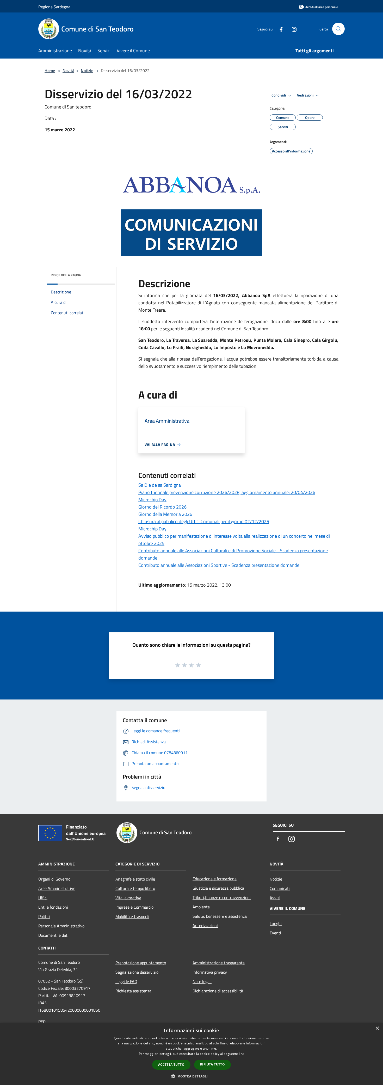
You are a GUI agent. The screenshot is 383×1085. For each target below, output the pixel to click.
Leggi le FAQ (126, 981)
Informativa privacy (210, 972)
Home (50, 70)
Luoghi (276, 923)
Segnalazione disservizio (136, 972)
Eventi (275, 933)
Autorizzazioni (205, 925)
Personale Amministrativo (61, 926)
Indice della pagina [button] (66, 275)
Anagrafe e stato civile (135, 879)
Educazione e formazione (215, 879)
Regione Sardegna (54, 7)
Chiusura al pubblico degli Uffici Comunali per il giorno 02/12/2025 (203, 521)
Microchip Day (152, 499)
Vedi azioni (305, 95)
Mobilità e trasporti (132, 916)
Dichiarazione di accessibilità (218, 991)
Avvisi (275, 898)
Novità (68, 70)
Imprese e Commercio (134, 907)
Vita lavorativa (128, 898)
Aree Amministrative (56, 888)
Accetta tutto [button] (171, 1064)
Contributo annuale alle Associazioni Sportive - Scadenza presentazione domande (218, 565)
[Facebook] (279, 28)
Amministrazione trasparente (219, 963)
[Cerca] (338, 29)
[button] (191, 1076)
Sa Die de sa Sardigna (159, 485)
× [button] (377, 1028)
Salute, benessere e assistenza (220, 916)
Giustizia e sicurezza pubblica (218, 888)
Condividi (279, 95)
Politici (44, 916)
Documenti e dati (53, 935)
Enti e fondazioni (53, 907)
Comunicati (280, 888)
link (241, 1053)
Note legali (202, 981)
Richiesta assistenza (133, 991)
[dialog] (191, 1054)
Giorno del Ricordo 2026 (162, 506)
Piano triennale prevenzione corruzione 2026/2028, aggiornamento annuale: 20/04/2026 (226, 492)
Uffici (42, 898)
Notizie (87, 70)
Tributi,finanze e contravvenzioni (222, 897)
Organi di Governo (54, 879)
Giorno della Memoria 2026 (165, 514)
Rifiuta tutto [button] (212, 1064)
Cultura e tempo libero (135, 888)
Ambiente (201, 907)
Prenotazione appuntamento (140, 963)
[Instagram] (292, 28)
